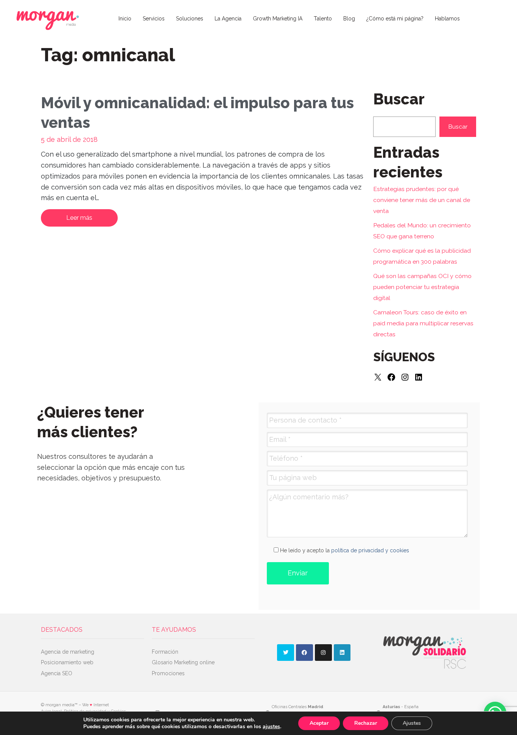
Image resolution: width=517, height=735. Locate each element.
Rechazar (365, 723)
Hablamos (447, 19)
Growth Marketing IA (277, 19)
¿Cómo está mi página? (395, 19)
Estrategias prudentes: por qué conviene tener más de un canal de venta (421, 199)
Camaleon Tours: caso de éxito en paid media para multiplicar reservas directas (423, 323)
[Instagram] (405, 377)
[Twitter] (285, 652)
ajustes (271, 726)
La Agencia (228, 19)
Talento (323, 19)
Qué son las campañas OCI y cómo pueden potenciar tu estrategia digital (422, 286)
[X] (377, 377)
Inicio (124, 19)
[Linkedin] (342, 652)
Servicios (154, 19)
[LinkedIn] (418, 377)
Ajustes (412, 723)
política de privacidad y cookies (370, 550)
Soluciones (189, 19)
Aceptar (319, 723)
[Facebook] (391, 377)
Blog (349, 19)
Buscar (457, 126)
